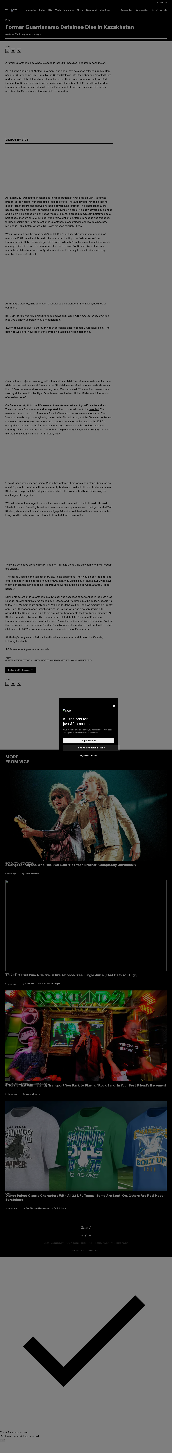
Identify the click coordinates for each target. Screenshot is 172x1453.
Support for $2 (88, 740)
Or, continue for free (88, 756)
